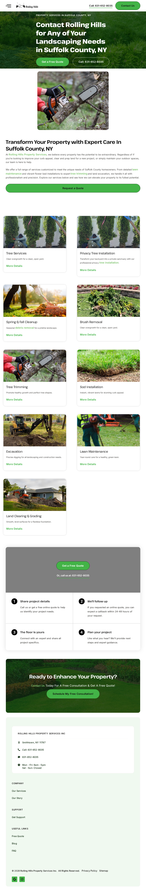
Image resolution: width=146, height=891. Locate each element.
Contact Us (38, 685)
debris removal (24, 327)
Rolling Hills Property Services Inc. (38, 870)
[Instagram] (22, 879)
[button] (8, 6)
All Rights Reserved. (69, 870)
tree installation (109, 262)
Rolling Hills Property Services (28, 154)
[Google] (14, 879)
